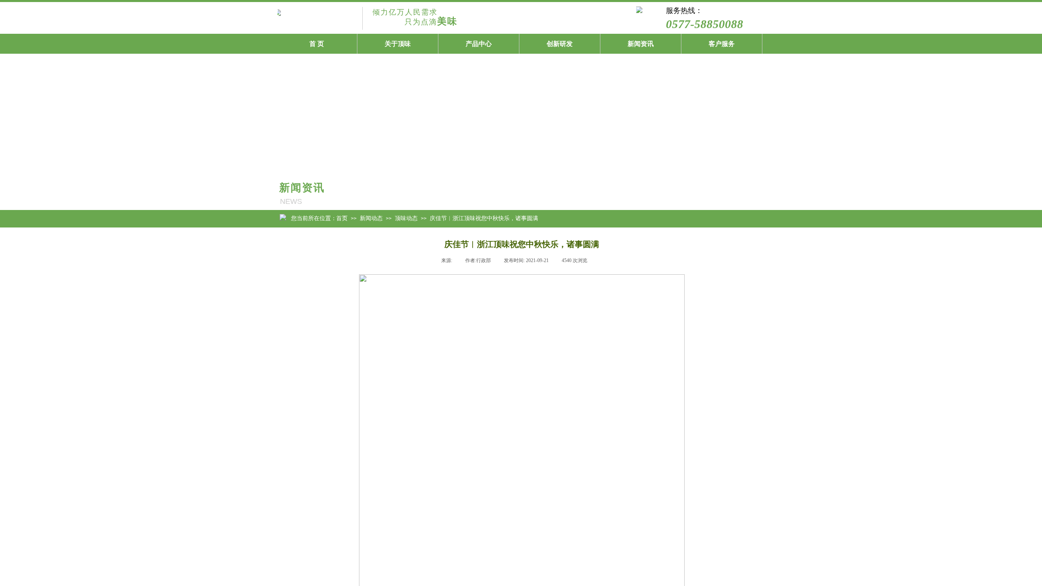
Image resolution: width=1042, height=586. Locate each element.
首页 (342, 218)
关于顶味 (398, 43)
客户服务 (722, 43)
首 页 (316, 43)
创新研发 (560, 43)
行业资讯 (738, 194)
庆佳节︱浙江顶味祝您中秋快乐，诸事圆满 (484, 218)
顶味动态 (682, 194)
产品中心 (479, 43)
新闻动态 (371, 218)
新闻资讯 (641, 43)
